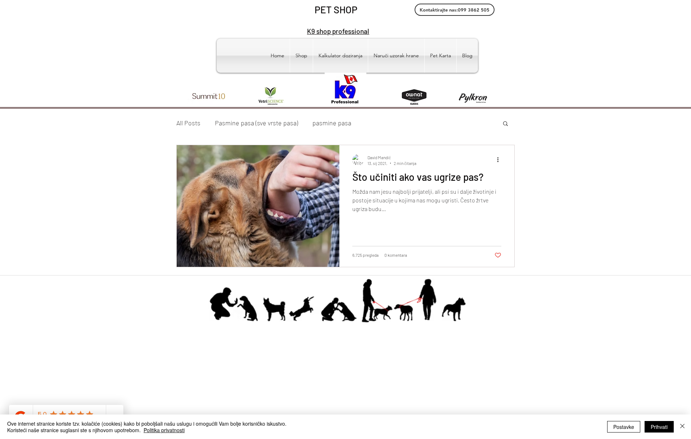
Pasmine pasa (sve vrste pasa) (256, 123)
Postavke (623, 426)
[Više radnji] (500, 160)
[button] (505, 124)
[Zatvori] (682, 426)
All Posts (188, 123)
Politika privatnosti (164, 430)
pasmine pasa (331, 123)
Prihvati (659, 426)
